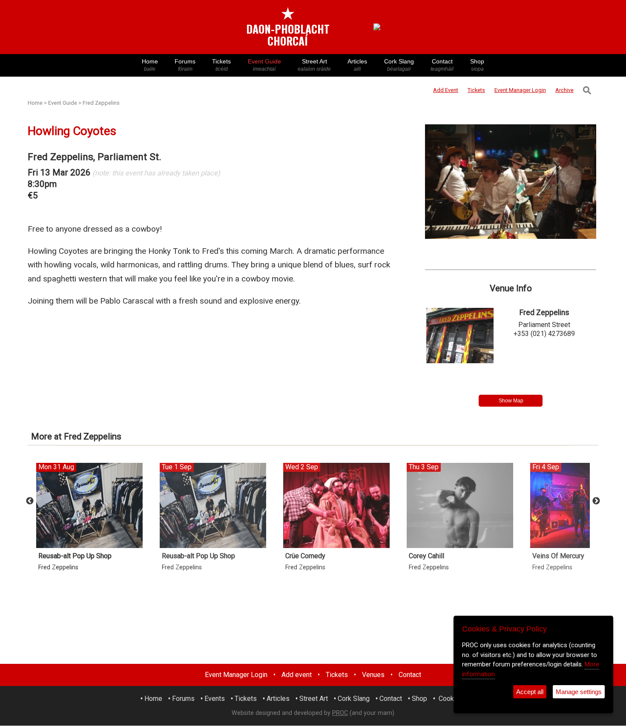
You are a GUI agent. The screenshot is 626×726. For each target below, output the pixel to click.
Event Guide (264, 65)
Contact (442, 65)
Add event (296, 675)
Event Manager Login (236, 675)
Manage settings (579, 691)
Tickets (221, 65)
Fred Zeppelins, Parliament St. (94, 157)
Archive (564, 90)
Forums (185, 65)
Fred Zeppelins (101, 103)
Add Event (445, 90)
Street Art (314, 65)
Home (150, 65)
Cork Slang (399, 65)
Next (596, 501)
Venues (373, 675)
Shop (477, 65)
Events (214, 698)
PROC (340, 713)
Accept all (529, 691)
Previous (30, 501)
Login (520, 90)
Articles (357, 65)
